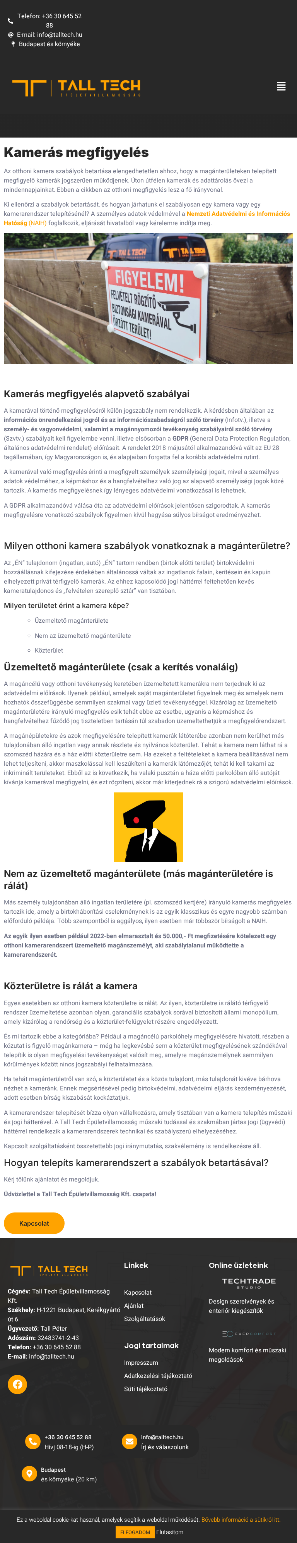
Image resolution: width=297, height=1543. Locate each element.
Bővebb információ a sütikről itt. (241, 1519)
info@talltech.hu (162, 1437)
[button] (281, 87)
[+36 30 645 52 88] (33, 1441)
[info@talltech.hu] (129, 1441)
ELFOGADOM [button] (135, 1532)
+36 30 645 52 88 (68, 1437)
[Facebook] (17, 1384)
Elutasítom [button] (169, 1532)
